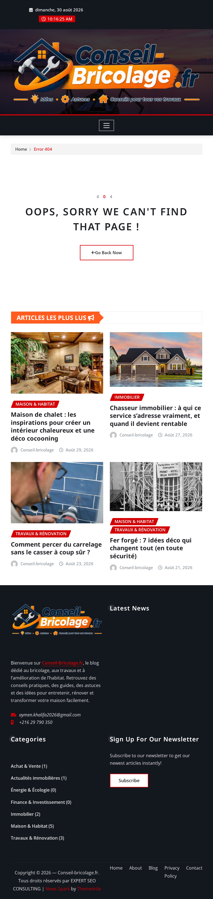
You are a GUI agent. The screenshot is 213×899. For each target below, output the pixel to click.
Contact (194, 868)
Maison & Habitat (29, 826)
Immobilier (22, 814)
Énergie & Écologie (30, 790)
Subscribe (129, 780)
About (135, 868)
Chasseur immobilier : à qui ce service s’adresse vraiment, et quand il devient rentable (155, 415)
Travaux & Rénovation (34, 838)
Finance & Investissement (38, 802)
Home (21, 149)
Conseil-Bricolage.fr (62, 663)
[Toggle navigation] (106, 125)
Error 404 (43, 149)
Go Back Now (108, 252)
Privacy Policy (171, 872)
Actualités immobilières (35, 778)
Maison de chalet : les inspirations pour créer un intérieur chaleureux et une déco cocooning (53, 426)
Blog (153, 868)
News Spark (57, 889)
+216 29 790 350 (35, 722)
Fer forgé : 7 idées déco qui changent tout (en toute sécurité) (151, 548)
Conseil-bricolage (37, 450)
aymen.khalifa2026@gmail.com (50, 715)
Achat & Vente (26, 766)
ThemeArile (89, 889)
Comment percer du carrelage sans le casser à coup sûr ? (56, 548)
